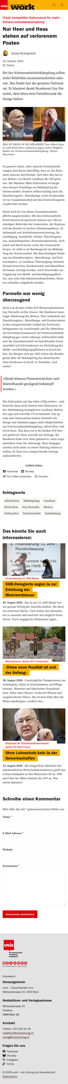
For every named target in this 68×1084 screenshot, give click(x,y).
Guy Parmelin (30, 507)
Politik (10, 65)
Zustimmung (53, 513)
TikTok (10, 1064)
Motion (48, 507)
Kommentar (11, 865)
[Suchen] (54, 4)
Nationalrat (11, 513)
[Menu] (61, 4)
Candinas (49, 501)
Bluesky (11, 1055)
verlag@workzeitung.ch (16, 1037)
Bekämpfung (31, 501)
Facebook (12, 1051)
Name (7, 816)
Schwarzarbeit (32, 513)
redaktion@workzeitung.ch (18, 1033)
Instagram (12, 1059)
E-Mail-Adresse (13, 833)
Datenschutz (10, 1076)
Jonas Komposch (23, 53)
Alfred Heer (11, 501)
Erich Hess (11, 507)
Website (8, 849)
